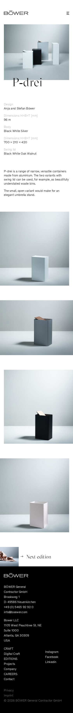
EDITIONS (10, 659)
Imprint (8, 695)
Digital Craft (12, 654)
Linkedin (50, 662)
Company (10, 669)
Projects (9, 664)
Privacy (9, 690)
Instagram (52, 652)
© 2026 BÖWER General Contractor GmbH (33, 700)
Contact (9, 679)
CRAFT (8, 649)
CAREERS (10, 674)
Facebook (51, 657)
